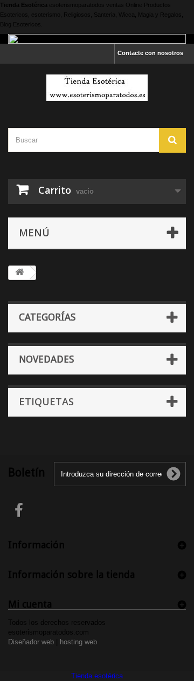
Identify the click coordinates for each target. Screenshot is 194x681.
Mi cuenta (30, 604)
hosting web (78, 642)
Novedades (46, 359)
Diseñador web (31, 642)
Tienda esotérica (97, 676)
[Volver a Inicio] (19, 273)
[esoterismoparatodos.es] (97, 87)
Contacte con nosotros (150, 53)
